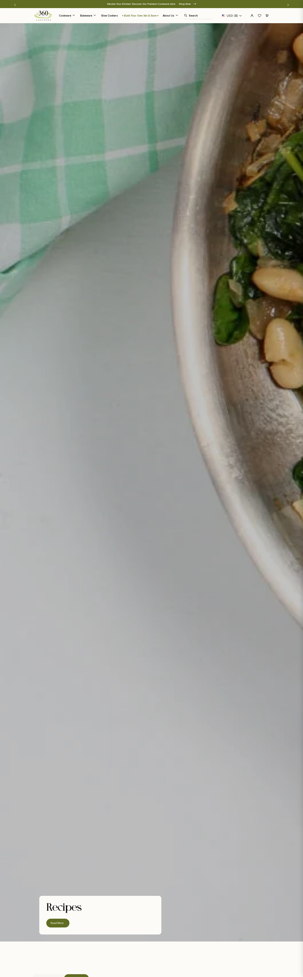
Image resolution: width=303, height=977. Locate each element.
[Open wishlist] (259, 16)
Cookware (65, 15)
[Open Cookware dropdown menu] (74, 16)
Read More (57, 922)
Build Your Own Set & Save (140, 15)
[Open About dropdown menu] (177, 16)
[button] (15, 5)
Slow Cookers (109, 15)
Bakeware (86, 15)
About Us (168, 15)
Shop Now (192, 3)
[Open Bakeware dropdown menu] (95, 16)
